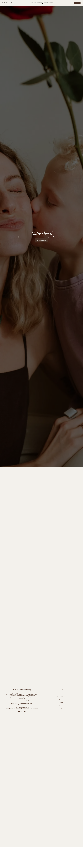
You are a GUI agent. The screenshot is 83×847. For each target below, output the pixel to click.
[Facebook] (72, 2)
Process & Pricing (33, 2)
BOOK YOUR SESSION (41, 240)
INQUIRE (77, 2)
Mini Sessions (51, 2)
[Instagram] (70, 2)
